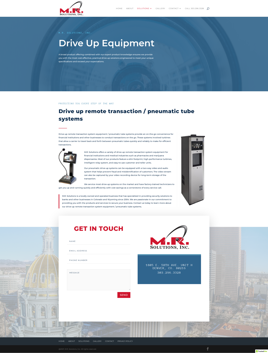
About (129, 8)
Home (119, 8)
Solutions (143, 8)
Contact (174, 8)
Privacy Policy (125, 341)
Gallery (160, 8)
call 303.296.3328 (194, 8)
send (124, 295)
